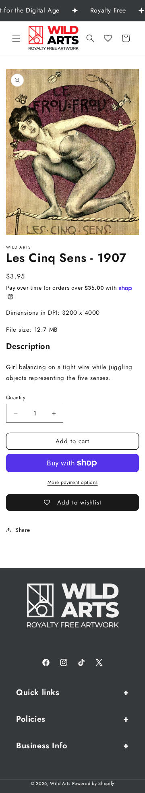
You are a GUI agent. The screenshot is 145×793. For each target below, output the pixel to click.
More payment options (73, 482)
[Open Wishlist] (108, 38)
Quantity (15, 397)
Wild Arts (60, 783)
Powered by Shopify (93, 783)
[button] (16, 38)
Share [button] (22, 530)
